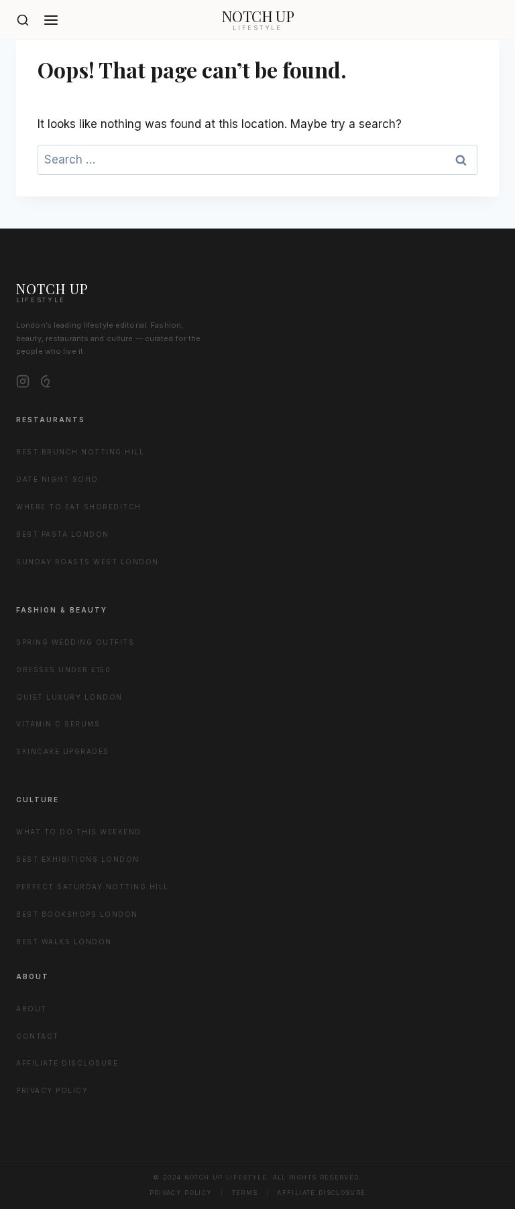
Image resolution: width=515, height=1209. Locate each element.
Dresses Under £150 (63, 669)
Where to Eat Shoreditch (78, 507)
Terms (245, 1192)
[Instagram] (23, 381)
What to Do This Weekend (78, 832)
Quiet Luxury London (69, 697)
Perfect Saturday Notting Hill (92, 887)
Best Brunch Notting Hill (80, 452)
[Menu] (51, 20)
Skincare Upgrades (62, 751)
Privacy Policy (52, 1090)
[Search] (23, 20)
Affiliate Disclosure (67, 1063)
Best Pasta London (62, 534)
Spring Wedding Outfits (75, 642)
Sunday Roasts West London (87, 562)
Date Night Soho (57, 479)
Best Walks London (64, 942)
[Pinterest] (47, 381)
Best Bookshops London (77, 914)
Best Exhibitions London (77, 859)
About (31, 1009)
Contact (37, 1036)
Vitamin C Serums (58, 724)
